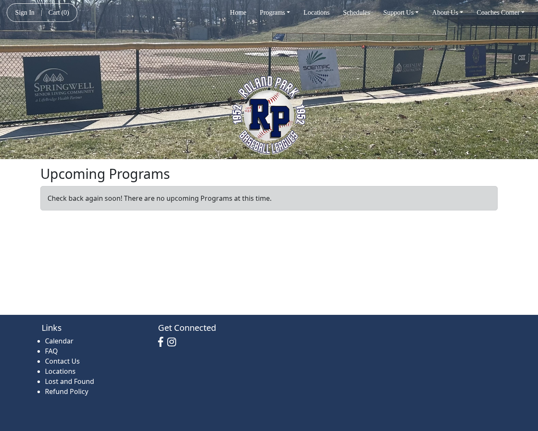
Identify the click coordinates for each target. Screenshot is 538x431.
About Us (445, 12)
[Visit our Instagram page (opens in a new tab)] (173, 342)
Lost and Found (69, 381)
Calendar (59, 341)
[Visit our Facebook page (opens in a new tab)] (162, 342)
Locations (316, 12)
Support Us (398, 12)
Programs (272, 12)
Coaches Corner (498, 12)
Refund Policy (66, 391)
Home (238, 12)
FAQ (51, 351)
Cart (58, 12)
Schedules (356, 12)
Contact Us (62, 361)
